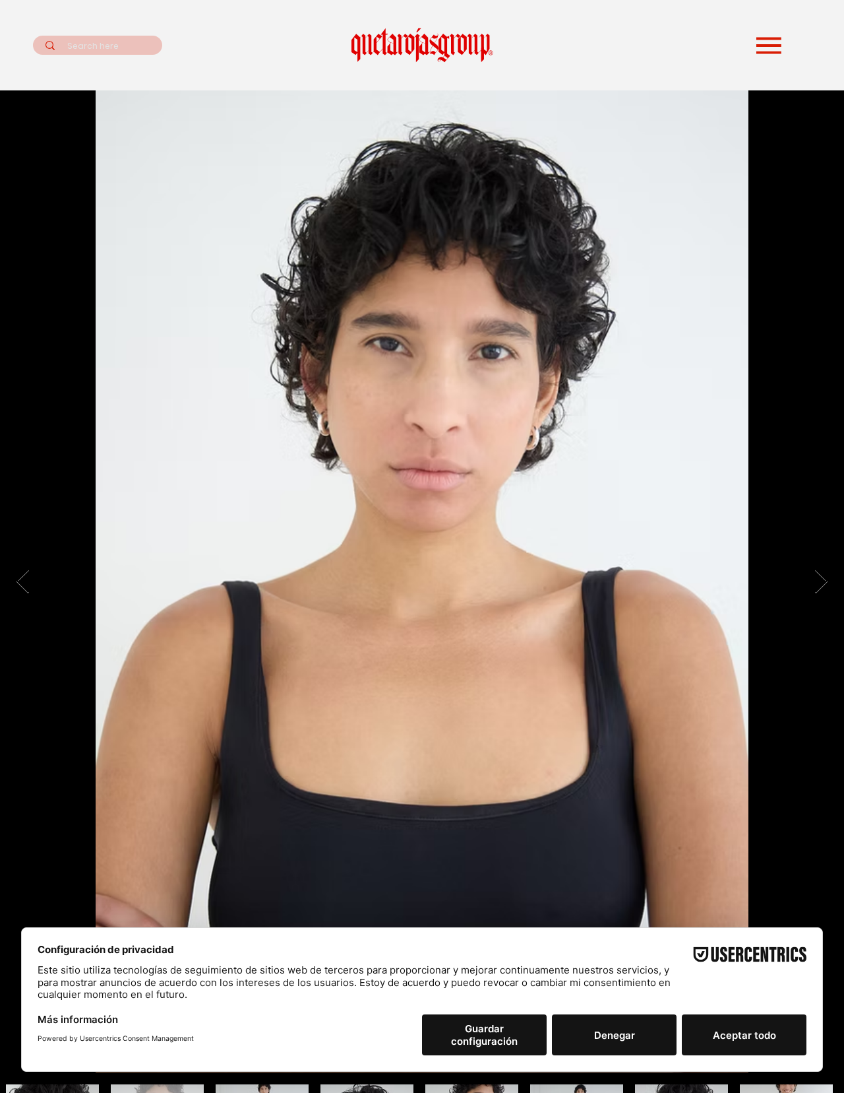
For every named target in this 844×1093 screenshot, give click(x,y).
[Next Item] (821, 582)
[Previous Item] (22, 582)
